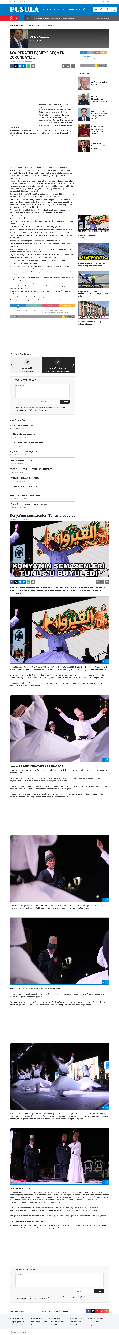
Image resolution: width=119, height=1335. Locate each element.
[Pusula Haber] (24, 9)
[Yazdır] (33, 66)
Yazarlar (23, 25)
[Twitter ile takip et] (93, 1311)
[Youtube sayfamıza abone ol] (97, 1311)
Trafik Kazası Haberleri (19, 1325)
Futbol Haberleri (36, 1318)
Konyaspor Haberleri (76, 1318)
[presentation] (16, 18)
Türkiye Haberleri (17, 1318)
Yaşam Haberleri (95, 1325)
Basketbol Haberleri (57, 1322)
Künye (50, 1311)
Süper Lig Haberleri (18, 1322)
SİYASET (64, 9)
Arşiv (34, 2)
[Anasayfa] (11, 2)
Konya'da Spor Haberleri (39, 1322)
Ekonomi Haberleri (37, 1325)
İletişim (56, 1311)
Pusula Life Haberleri (96, 1318)
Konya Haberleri (56, 1318)
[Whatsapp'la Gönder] (28, 66)
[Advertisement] (42, 84)
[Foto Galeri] (108, 2)
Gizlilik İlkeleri (65, 1311)
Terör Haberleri (55, 1325)
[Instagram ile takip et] (102, 1311)
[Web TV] (104, 2)
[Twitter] (16, 66)
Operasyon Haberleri (76, 1322)
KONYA (45, 9)
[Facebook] (12, 66)
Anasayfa (15, 25)
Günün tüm (102, 18)
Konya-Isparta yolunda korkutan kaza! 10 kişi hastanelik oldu (53, 18)
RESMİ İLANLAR (75, 9)
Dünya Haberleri (75, 1325)
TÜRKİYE (86, 9)
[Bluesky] (20, 66)
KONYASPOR (54, 9)
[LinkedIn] (24, 66)
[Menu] (96, 9)
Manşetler (17, 2)
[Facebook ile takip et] (88, 1311)
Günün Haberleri (26, 2)
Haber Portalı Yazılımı (19, 1332)
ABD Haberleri (94, 1322)
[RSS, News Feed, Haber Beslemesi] (106, 1311)
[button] (64, 66)
